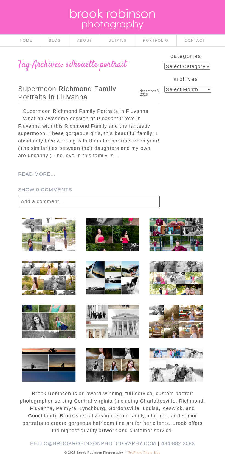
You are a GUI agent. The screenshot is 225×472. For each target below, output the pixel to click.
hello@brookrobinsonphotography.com (93, 443)
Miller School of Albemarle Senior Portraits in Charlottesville (176, 232)
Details (117, 40)
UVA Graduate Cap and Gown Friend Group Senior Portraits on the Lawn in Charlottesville (112, 325)
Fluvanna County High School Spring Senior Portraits (48, 273)
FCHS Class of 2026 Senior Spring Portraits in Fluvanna (112, 232)
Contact (195, 40)
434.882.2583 (178, 443)
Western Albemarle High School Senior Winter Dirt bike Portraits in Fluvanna (48, 368)
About (84, 40)
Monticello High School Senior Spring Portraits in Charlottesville (48, 319)
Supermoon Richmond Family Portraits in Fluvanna (67, 93)
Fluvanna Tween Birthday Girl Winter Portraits (112, 360)
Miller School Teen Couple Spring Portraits (176, 273)
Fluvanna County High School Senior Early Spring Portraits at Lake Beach (176, 322)
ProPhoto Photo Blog (144, 452)
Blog (55, 40)
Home (26, 40)
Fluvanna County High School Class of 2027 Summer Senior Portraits (48, 232)
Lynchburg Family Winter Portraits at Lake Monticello (176, 360)
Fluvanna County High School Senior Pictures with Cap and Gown (112, 275)
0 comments (45, 189)
